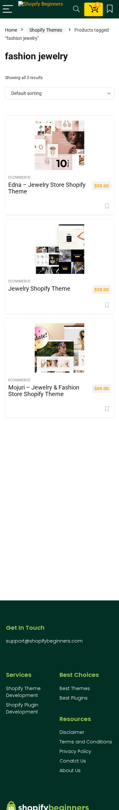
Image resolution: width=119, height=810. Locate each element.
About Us (70, 770)
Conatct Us (73, 761)
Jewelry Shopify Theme (39, 288)
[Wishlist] (110, 9)
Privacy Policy (75, 751)
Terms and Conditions (86, 741)
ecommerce (19, 177)
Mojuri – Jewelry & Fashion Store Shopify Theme (43, 390)
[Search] (76, 9)
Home (11, 30)
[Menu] (8, 9)
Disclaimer (72, 732)
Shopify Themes (45, 30)
